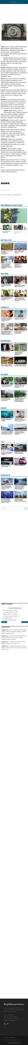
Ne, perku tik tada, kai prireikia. (9, 620)
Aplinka (4, 374)
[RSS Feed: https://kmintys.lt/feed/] (5, 1024)
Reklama (13, 1040)
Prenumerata (7, 1040)
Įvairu (3, 408)
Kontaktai (19, 1040)
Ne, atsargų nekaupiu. (8, 618)
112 (2, 442)
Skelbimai (6, 1037)
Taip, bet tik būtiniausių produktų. (10, 612)
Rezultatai (24, 622)
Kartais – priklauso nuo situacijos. (10, 614)
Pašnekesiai (12, 1037)
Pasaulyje (5, 475)
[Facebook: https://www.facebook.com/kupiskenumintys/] (8, 1024)
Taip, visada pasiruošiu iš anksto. (10, 610)
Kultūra (4, 274)
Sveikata (5, 307)
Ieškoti (25, 508)
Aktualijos (6, 240)
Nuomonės (5, 341)
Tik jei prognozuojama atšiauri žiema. (11, 616)
